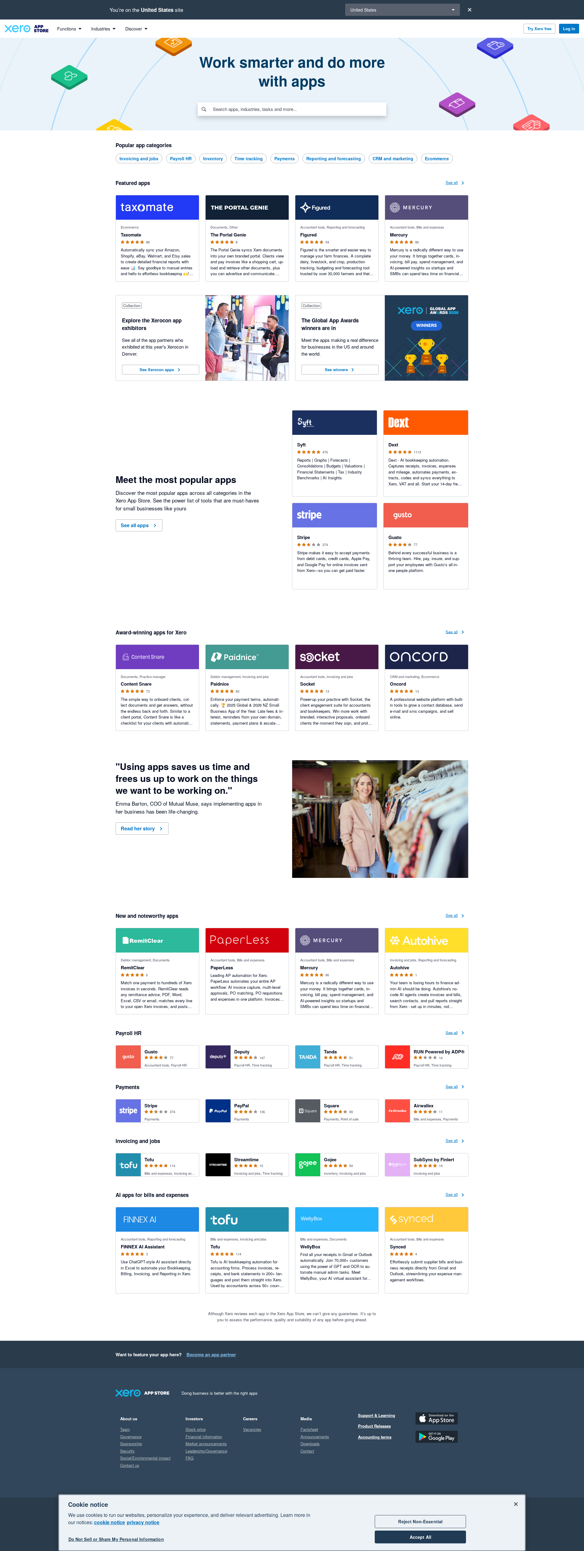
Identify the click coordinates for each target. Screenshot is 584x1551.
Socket (307, 683)
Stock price (196, 1429)
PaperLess (221, 967)
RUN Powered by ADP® (439, 1051)
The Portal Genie (228, 234)
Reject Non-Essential (420, 1521)
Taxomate (131, 234)
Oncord (398, 683)
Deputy (241, 1051)
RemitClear (132, 967)
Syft (301, 444)
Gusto (394, 537)
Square (331, 1105)
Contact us (129, 1465)
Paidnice (219, 683)
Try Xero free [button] (539, 28)
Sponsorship (131, 1443)
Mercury (399, 234)
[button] (160, 369)
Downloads (310, 1443)
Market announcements (206, 1443)
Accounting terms (374, 1437)
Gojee (330, 1159)
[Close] (469, 10)
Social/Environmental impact (145, 1458)
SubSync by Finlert (434, 1159)
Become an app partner (211, 1354)
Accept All (420, 1537)
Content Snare (136, 683)
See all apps (135, 525)
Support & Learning (376, 1415)
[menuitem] (69, 29)
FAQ (189, 1458)
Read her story (138, 828)
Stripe (303, 537)
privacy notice (143, 1522)
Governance (130, 1436)
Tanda (330, 1051)
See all (452, 181)
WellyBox (310, 1246)
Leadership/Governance (206, 1451)
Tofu (149, 1159)
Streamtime (246, 1159)
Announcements (315, 1436)
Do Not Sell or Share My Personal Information (116, 1539)
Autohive (399, 967)
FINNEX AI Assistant (143, 1246)
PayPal (241, 1105)
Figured (308, 234)
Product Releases (374, 1426)
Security (127, 1451)
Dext (393, 444)
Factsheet (309, 1429)
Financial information (204, 1436)
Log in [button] (569, 28)
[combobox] (299, 109)
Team (125, 1429)
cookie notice (109, 1522)
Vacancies (252, 1429)
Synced (398, 1246)
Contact (307, 1451)
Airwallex (423, 1105)
